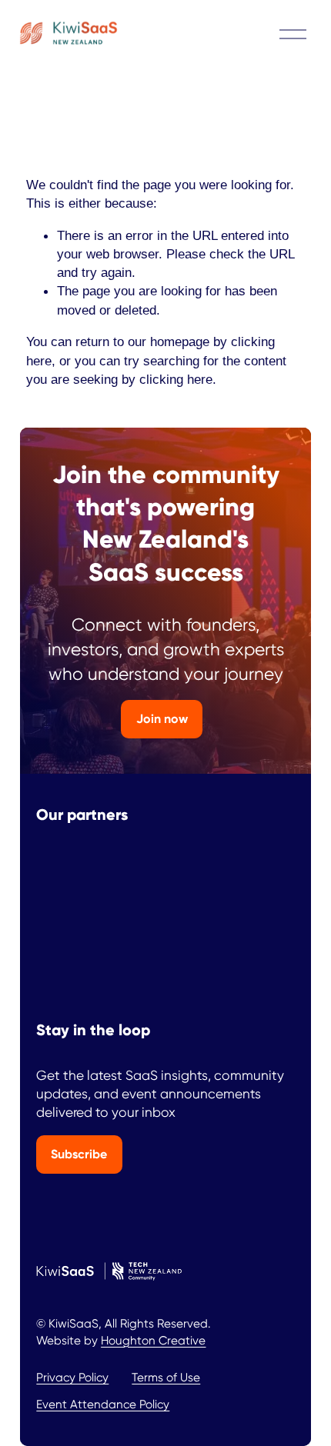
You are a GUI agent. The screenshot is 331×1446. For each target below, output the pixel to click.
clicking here (175, 379)
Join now (162, 718)
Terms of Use (166, 1377)
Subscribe (79, 1154)
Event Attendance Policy (102, 1404)
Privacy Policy (72, 1377)
